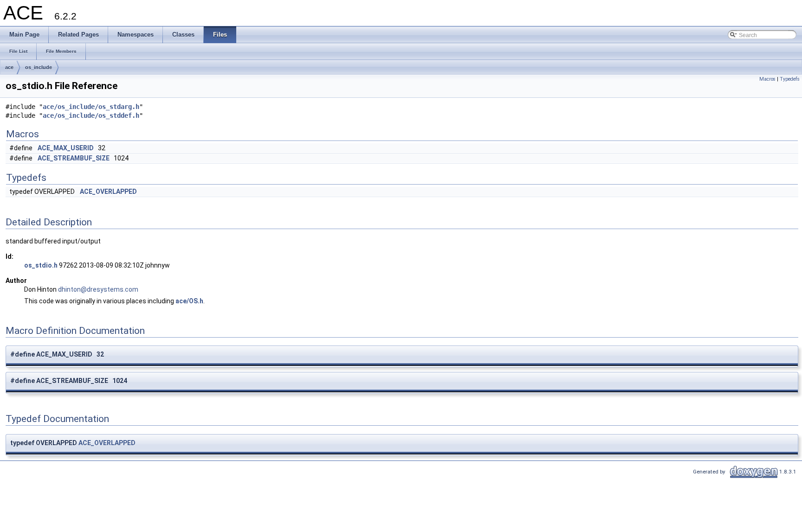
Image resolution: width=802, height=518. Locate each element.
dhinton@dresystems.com (98, 289)
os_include (38, 67)
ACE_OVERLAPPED (108, 191)
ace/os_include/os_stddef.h (91, 115)
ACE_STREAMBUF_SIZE (74, 158)
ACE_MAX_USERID (66, 148)
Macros (767, 79)
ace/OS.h (189, 301)
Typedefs (790, 79)
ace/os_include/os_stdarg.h (91, 106)
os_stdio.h (41, 265)
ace (9, 67)
